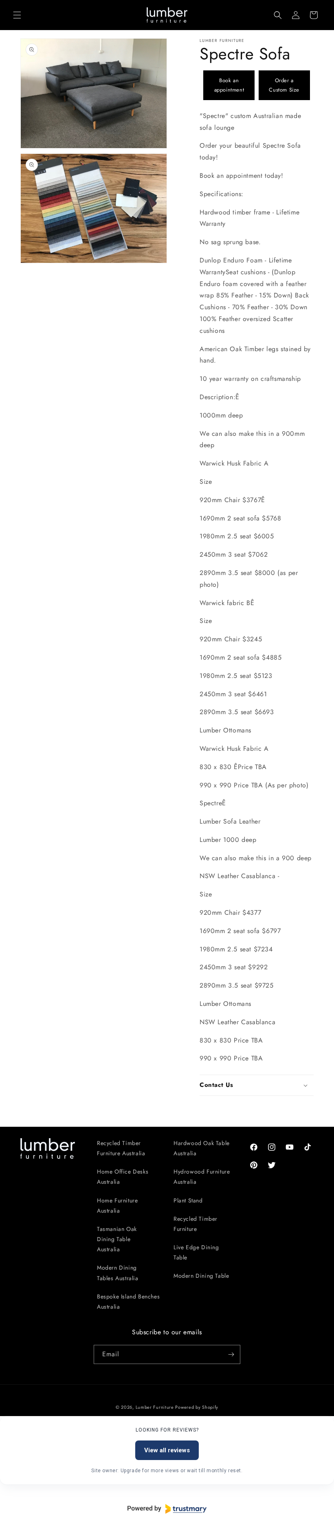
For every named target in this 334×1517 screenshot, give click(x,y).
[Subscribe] (231, 1354)
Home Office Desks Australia (122, 1176)
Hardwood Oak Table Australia (202, 1148)
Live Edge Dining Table (196, 1252)
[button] (17, 15)
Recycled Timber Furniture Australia (121, 1148)
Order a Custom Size (284, 85)
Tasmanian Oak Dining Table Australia (117, 1239)
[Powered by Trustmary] (167, 1509)
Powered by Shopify (196, 1407)
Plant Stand (188, 1200)
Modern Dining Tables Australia (117, 1272)
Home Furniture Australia (117, 1205)
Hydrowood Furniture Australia (202, 1176)
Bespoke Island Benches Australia (128, 1301)
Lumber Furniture (156, 1407)
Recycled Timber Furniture (196, 1224)
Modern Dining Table (201, 1276)
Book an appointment (229, 85)
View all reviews (167, 1450)
